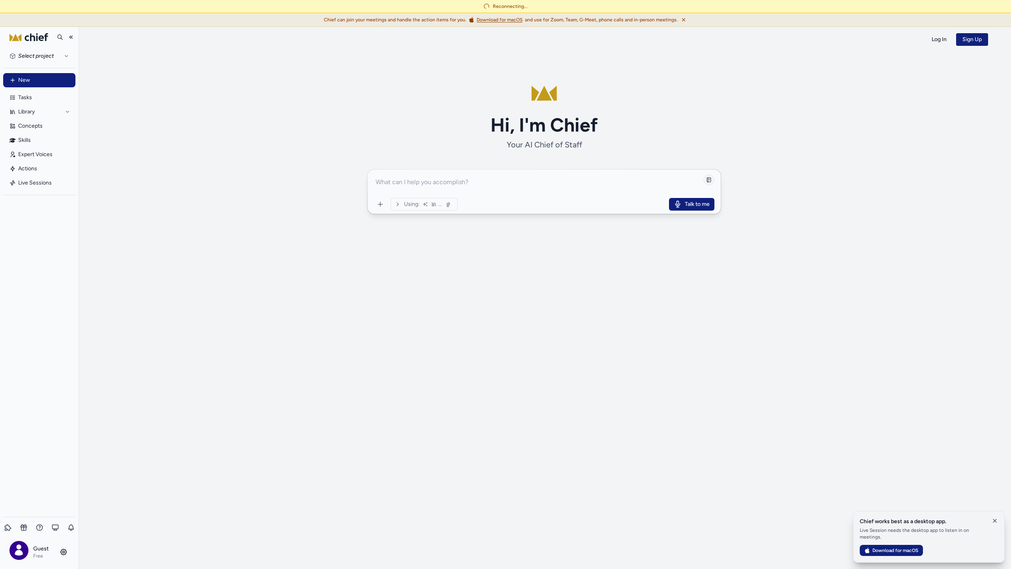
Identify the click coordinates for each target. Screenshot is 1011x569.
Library (26, 111)
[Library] (67, 112)
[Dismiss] (683, 19)
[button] (39, 552)
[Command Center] (380, 204)
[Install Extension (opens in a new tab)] (8, 527)
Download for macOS (895, 550)
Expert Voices (35, 154)
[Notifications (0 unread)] (71, 527)
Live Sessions (35, 182)
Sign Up (972, 39)
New (24, 80)
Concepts (30, 125)
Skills (24, 140)
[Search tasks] (60, 37)
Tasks (25, 97)
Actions (27, 168)
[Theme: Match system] (55, 527)
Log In (939, 39)
